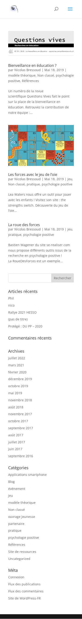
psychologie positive (57, 184)
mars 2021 (16, 365)
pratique (33, 184)
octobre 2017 (18, 421)
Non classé (45, 75)
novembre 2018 (20, 400)
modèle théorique (22, 75)
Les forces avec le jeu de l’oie (32, 174)
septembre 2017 (20, 428)
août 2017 (15, 435)
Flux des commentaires (26, 591)
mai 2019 (15, 393)
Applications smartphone (27, 474)
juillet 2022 (16, 358)
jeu (69, 179)
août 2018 (15, 407)
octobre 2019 (18, 386)
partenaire (16, 524)
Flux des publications (24, 584)
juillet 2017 (16, 442)
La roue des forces (24, 224)
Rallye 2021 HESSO (22, 312)
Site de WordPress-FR (24, 598)
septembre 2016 (20, 456)
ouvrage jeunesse (21, 516)
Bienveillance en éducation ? (32, 65)
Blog (11, 481)
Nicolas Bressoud (27, 70)
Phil (11, 298)
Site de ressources (22, 551)
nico (11, 305)
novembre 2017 (20, 414)
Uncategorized (19, 559)
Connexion (16, 577)
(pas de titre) (18, 319)
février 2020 (17, 372)
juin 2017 (15, 449)
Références (30, 81)
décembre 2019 (20, 379)
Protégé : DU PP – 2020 (25, 326)
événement (16, 489)
